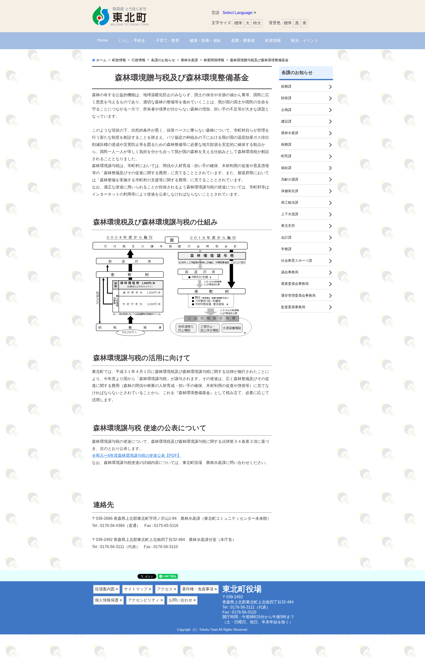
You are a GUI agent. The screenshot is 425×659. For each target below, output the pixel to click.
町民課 (286, 156)
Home (102, 40)
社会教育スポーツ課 (296, 260)
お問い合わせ (180, 600)
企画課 (286, 110)
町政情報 (273, 40)
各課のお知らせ (297, 72)
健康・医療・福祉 (205, 40)
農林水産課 (289, 133)
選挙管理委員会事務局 (298, 295)
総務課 (286, 86)
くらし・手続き (131, 40)
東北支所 (288, 226)
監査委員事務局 (293, 307)
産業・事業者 (243, 40)
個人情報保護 (107, 600)
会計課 (286, 237)
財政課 (286, 98)
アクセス (165, 589)
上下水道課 (289, 214)
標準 (288, 23)
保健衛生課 (289, 191)
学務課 (286, 249)
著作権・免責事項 (197, 589)
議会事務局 (289, 272)
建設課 (286, 121)
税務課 (286, 144)
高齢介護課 (289, 179)
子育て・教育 (167, 40)
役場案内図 (105, 589)
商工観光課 (289, 202)
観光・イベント (305, 40)
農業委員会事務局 (295, 284)
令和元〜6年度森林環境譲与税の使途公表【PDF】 (136, 455)
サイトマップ (136, 589)
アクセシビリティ (143, 600)
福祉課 (286, 168)
